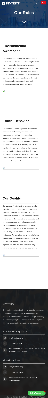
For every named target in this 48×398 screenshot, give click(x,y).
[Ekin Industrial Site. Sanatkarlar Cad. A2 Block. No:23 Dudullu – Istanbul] (6, 350)
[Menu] (32, 3)
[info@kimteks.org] (6, 338)
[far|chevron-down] (24, 21)
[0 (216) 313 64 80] (6, 343)
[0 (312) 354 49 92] (6, 372)
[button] (37, 393)
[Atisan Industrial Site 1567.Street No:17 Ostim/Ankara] (6, 379)
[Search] (37, 3)
